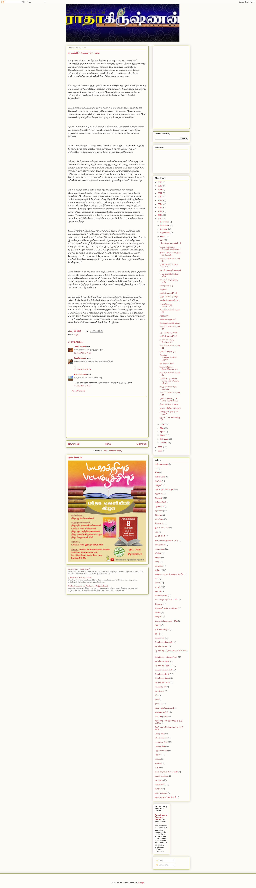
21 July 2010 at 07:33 (82, 386)
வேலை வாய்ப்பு (160, 784)
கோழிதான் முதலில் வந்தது (170, 323)
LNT (157, 468)
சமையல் (158, 591)
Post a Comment (78, 391)
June (162, 424)
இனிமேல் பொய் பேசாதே (169, 404)
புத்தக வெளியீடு (75, 457)
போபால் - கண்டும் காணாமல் (170, 270)
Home (108, 444)
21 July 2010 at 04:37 (82, 369)
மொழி (157, 767)
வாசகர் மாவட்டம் (161, 776)
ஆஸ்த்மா (158, 515)
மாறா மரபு (158, 763)
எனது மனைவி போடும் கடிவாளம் (168, 388)
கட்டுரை (158, 553)
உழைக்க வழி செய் (167, 363)
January (163, 442)
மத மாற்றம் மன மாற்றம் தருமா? (79, 569)
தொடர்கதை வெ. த (162, 682)
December (164, 222)
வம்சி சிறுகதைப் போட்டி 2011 (166, 772)
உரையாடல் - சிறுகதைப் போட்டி (166, 540)
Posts (160, 861)
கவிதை (158, 570)
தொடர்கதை (160, 638)
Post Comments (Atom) (113, 451)
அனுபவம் (158, 498)
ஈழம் (156, 532)
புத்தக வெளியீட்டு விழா (169, 297)
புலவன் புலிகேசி (80, 346)
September (165, 233)
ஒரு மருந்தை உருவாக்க (169, 332)
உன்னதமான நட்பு (166, 286)
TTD (157, 472)
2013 (160, 208)
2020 (160, 182)
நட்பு (156, 695)
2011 (160, 215)
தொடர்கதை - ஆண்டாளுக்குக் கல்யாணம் (171, 651)
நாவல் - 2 (158, 704)
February (164, 439)
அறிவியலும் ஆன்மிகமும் (164, 489)
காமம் (157, 578)
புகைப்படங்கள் (160, 746)
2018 (160, 189)
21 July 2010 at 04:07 (82, 353)
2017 (160, 193)
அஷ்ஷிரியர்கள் (160, 502)
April (162, 432)
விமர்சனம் (159, 780)
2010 (160, 219)
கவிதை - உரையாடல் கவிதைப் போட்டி (169, 574)
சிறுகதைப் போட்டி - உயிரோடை (166, 608)
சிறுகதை (158, 604)
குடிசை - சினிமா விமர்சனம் (170, 408)
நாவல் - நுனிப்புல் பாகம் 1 (164, 708)
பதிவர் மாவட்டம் (161, 738)
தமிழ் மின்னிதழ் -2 (162, 629)
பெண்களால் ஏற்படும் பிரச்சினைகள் (167, 341)
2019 (160, 186)
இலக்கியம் (159, 523)
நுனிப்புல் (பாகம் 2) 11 (168, 351)
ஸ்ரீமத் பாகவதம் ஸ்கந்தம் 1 (165, 797)
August (163, 236)
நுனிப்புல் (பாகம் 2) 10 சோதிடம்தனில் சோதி (169, 399)
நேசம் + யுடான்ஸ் (161, 716)
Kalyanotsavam (161, 464)
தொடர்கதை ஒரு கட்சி (163, 670)
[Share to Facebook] (99, 331)
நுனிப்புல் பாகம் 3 (161, 712)
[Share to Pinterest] (101, 331)
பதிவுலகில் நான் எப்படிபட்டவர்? (166, 305)
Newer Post (73, 444)
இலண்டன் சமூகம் (162, 528)
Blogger (141, 883)
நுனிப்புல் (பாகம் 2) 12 (168, 336)
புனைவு (158, 759)
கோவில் (158, 583)
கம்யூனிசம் (159, 566)
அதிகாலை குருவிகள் (168, 319)
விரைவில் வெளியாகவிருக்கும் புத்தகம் (168, 357)
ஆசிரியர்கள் (159, 506)
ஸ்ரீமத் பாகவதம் (161, 793)
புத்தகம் (158, 755)
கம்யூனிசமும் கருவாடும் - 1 (170, 243)
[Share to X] (96, 331)
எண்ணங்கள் (160, 549)
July (162, 240)
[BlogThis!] (94, 331)
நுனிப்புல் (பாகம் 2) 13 (168, 293)
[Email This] (91, 331)
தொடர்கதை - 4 (161, 646)
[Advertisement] (107, 417)
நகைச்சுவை (159, 691)
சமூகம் (76, 335)
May (162, 428)
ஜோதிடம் (158, 789)
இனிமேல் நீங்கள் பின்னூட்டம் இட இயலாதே (170, 254)
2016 (160, 197)
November (164, 225)
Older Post (141, 444)
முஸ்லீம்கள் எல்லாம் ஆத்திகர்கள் (80, 577)
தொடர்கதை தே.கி (162, 674)
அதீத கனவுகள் (86, 11)
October (163, 229)
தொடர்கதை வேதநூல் (163, 642)
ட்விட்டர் (158, 625)
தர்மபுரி (157, 634)
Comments (163, 865)
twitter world (160, 477)
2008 (160, 451)
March (163, 435)
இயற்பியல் (159, 519)
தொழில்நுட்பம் (160, 687)
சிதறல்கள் (163, 289)
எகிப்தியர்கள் (160, 545)
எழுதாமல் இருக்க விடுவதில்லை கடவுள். (169, 368)
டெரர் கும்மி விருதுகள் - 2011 (166, 621)
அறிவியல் (158, 494)
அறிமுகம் (158, 485)
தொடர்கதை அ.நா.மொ (164, 665)
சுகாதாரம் (158, 617)
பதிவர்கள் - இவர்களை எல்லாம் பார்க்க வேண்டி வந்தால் (169, 380)
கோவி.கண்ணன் (80, 358)
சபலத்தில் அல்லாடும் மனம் (170, 300)
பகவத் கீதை (160, 734)
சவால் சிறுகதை (161, 595)
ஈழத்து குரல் (164, 316)
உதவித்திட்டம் (160, 536)
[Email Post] (87, 331)
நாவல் (157, 699)
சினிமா (157, 612)
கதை (157, 561)
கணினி (158, 557)
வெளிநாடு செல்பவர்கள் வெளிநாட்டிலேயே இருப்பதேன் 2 (88, 586)
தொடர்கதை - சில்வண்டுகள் (166, 657)
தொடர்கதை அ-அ (162, 661)
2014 (160, 204)
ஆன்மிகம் (159, 511)
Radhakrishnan (80, 374)
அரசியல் (158, 481)
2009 (160, 447)
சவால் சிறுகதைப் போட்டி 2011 (166, 600)
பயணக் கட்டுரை (161, 742)
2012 (160, 211)
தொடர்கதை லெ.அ (162, 678)
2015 (160, 200)
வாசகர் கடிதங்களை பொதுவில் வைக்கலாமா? (170, 248)
